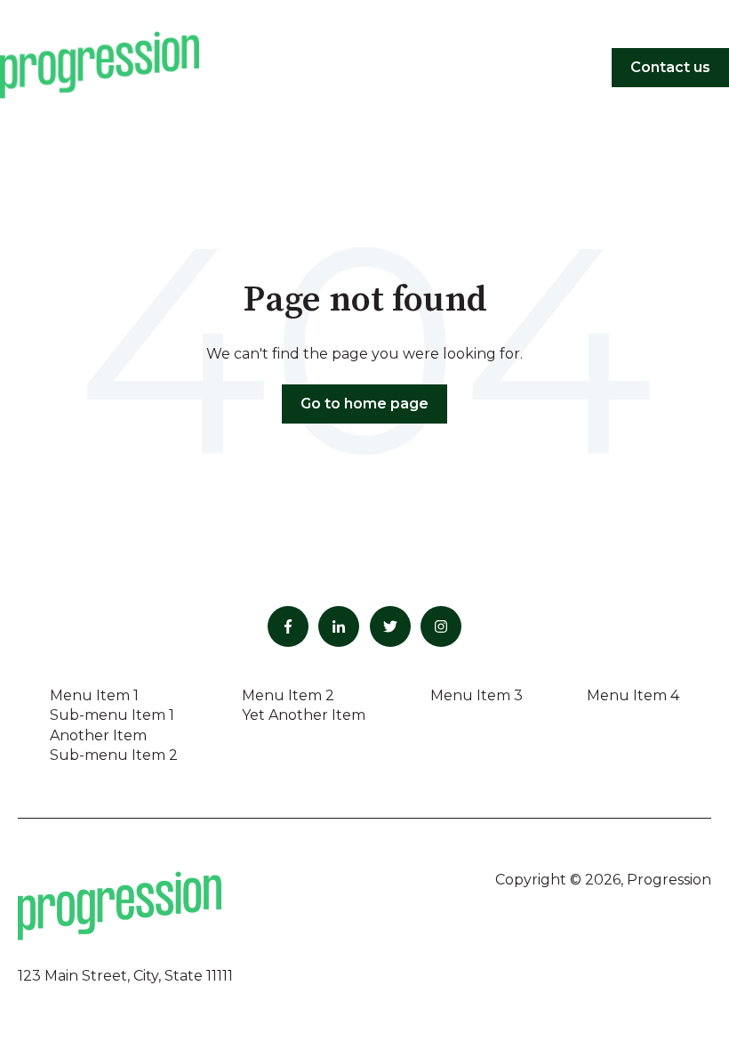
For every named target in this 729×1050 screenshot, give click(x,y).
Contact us (670, 67)
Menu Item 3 (476, 695)
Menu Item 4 (633, 695)
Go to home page (364, 403)
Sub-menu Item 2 (114, 755)
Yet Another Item (303, 715)
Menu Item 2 (288, 695)
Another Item (98, 735)
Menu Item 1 (94, 695)
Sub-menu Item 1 (112, 715)
